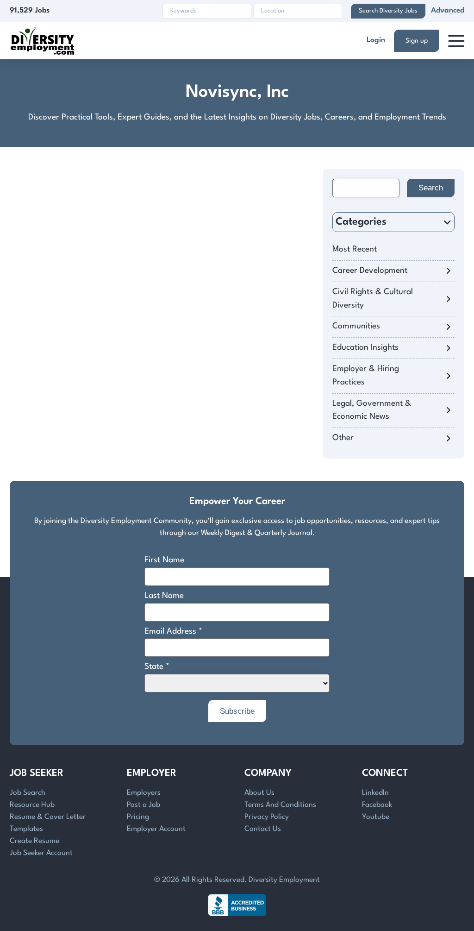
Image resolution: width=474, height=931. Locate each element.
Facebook (377, 805)
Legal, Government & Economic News (371, 410)
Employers (144, 793)
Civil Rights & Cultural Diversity (372, 298)
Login (376, 40)
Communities (356, 326)
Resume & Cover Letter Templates (48, 823)
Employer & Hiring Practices (365, 375)
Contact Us (262, 829)
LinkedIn (375, 793)
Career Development (369, 271)
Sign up (416, 41)
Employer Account (156, 829)
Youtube (375, 817)
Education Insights (365, 348)
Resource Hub (32, 805)
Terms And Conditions (280, 805)
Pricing (138, 817)
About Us (259, 793)
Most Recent (354, 249)
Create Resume (34, 841)
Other (343, 438)
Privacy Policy (266, 817)
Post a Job (143, 805)
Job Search (27, 793)
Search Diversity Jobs (388, 11)
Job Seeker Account (41, 853)
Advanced (447, 10)
